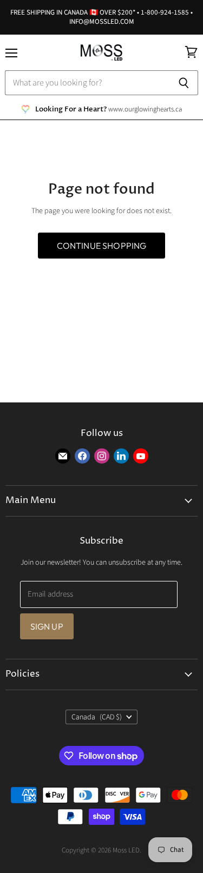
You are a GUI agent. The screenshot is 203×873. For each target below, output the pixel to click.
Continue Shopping (102, 245)
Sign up (46, 626)
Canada (96, 717)
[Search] (183, 82)
